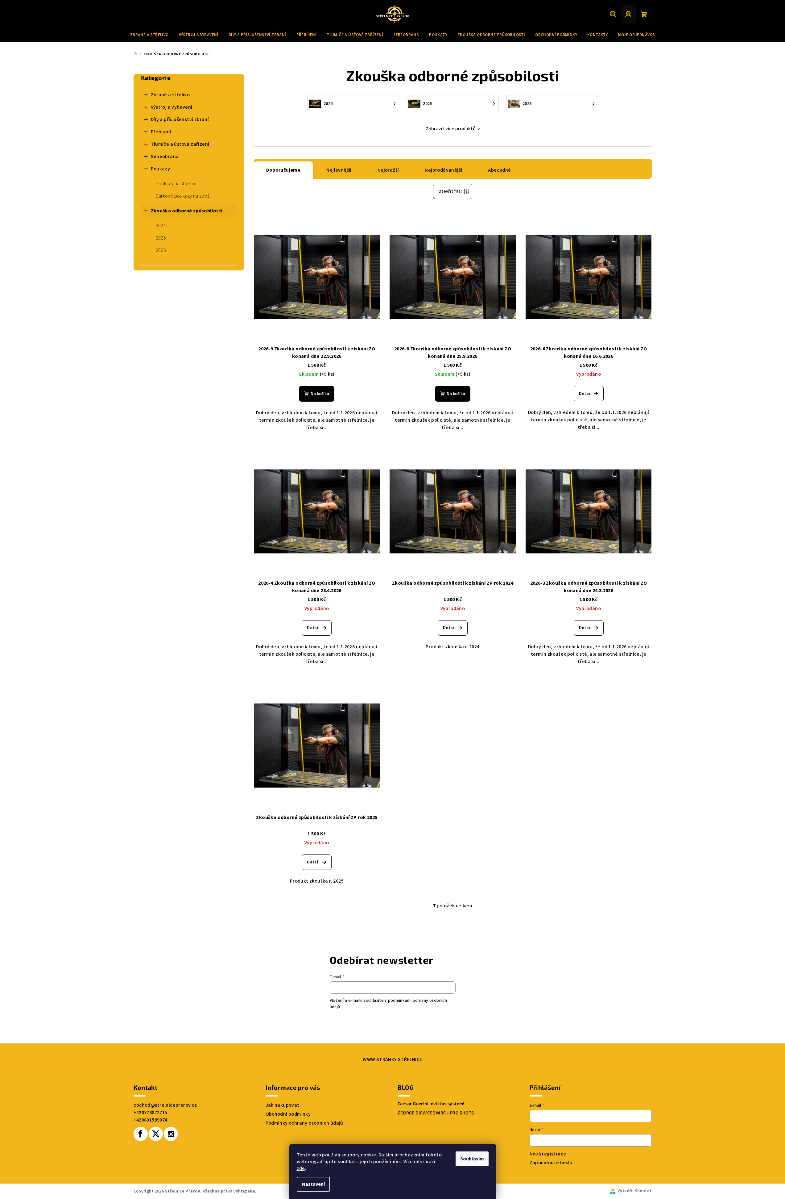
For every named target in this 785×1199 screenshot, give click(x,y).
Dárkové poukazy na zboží (183, 196)
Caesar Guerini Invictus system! (431, 1103)
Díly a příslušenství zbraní (180, 119)
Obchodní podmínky (288, 1114)
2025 (161, 238)
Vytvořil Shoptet (634, 1191)
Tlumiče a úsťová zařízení (180, 144)
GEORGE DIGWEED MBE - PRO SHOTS (436, 1113)
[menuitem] (149, 35)
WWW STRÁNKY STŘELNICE (392, 1059)
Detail (585, 394)
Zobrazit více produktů (451, 128)
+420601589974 (150, 1120)
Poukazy (160, 168)
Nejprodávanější (443, 170)
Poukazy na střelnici (177, 183)
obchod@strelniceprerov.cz (165, 1105)
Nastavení (313, 1184)
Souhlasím (472, 1158)
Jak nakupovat (283, 1105)
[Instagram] (171, 1134)
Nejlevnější (338, 170)
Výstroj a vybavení (171, 107)
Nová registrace (548, 1154)
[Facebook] (141, 1134)
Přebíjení (161, 131)
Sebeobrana (165, 156)
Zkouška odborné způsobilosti (187, 210)
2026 (161, 250)
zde (301, 1168)
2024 (161, 225)
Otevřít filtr (450, 191)
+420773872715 (150, 1112)
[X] (156, 1134)
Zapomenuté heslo (551, 1162)
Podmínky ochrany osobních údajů (304, 1123)
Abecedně (499, 170)
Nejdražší (388, 170)
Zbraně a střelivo (170, 94)
